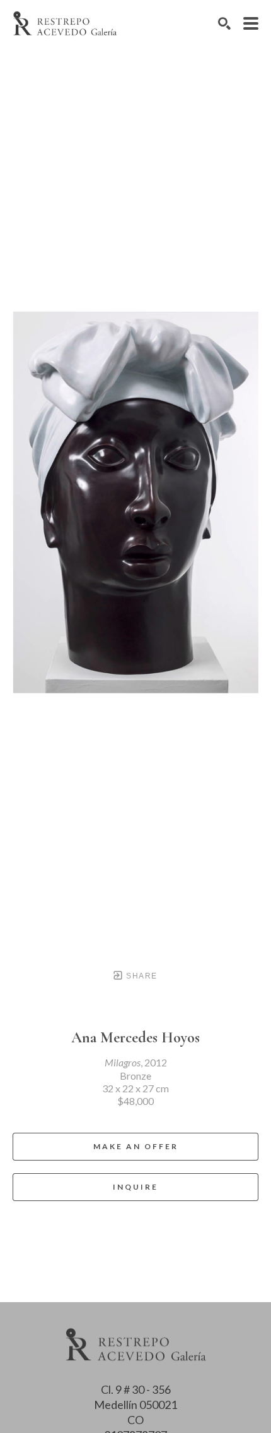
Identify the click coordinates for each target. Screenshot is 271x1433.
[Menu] (250, 23)
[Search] (224, 23)
